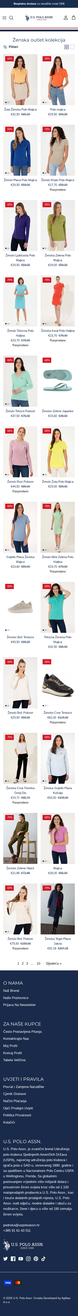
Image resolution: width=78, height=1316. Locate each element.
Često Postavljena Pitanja (22, 1032)
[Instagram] (28, 1258)
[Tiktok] (43, 1258)
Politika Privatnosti (17, 1115)
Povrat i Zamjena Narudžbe (23, 1087)
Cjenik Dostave (14, 1094)
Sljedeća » (53, 963)
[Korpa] (73, 17)
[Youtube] (20, 1258)
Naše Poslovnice (15, 998)
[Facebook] (13, 1258)
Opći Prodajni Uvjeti (18, 1108)
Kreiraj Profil (12, 1053)
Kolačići (9, 1122)
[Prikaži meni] (4, 17)
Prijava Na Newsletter (19, 1005)
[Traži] (13, 17)
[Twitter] (5, 1258)
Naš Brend (11, 991)
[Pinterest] (36, 1258)
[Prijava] (64, 17)
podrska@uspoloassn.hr (22, 1225)
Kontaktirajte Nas (16, 1039)
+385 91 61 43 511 (17, 1230)
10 (38, 963)
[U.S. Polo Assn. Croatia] (39, 18)
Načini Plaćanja (14, 1101)
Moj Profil (10, 1046)
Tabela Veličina (14, 1060)
